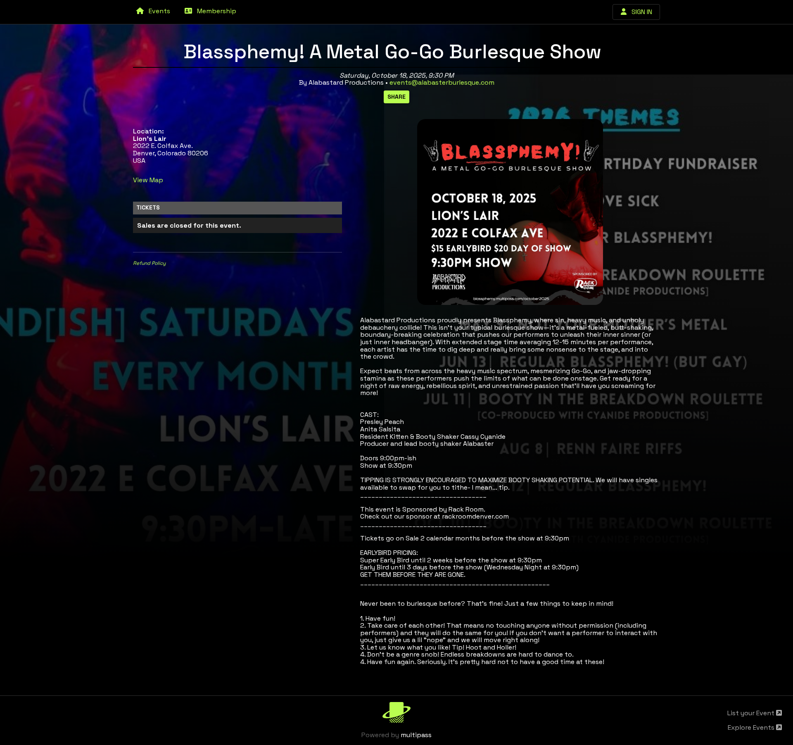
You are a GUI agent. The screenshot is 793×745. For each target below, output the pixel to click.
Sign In (639, 11)
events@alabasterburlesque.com (441, 82)
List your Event (751, 713)
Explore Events (752, 727)
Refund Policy (149, 263)
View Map (148, 180)
